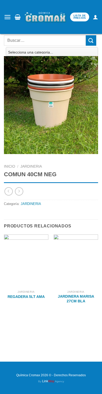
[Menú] (7, 17)
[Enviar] (91, 40)
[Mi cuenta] (95, 17)
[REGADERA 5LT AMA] (26, 261)
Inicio (9, 166)
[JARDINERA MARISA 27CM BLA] (76, 261)
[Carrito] (18, 17)
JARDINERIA (31, 166)
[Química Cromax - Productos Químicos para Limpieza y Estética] (45, 17)
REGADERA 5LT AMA (26, 297)
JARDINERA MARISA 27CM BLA (76, 299)
